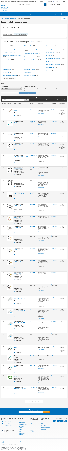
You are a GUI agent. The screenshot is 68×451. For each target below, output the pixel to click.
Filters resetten (9, 93)
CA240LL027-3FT (17, 144)
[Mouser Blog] (66, 421)
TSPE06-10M (16, 376)
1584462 (16, 356)
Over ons (20, 420)
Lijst (33, 41)
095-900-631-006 (17, 286)
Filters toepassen (28, 93)
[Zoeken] (45, 4)
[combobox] (58, 1)
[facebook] (54, 421)
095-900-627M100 (17, 237)
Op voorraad (52, 4)
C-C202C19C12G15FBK (18, 181)
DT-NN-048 (16, 134)
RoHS (58, 4)
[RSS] (59, 421)
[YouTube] (61, 421)
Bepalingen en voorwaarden (13, 441)
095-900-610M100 (17, 217)
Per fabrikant (4, 86)
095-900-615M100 (17, 227)
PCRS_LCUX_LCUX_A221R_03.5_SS (21, 156)
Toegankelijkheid (22, 441)
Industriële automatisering (24, 14)
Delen (64, 18)
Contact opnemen (44, 421)
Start (2, 18)
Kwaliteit (20, 429)
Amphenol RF (32, 204)
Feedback (44, 425)
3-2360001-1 (16, 122)
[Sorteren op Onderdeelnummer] (27, 103)
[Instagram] (55, 421)
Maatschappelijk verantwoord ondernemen (22, 434)
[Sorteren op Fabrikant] (36, 103)
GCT (31, 297)
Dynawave (32, 109)
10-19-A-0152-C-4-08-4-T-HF (19, 335)
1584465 (16, 366)
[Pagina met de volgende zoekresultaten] (41, 401)
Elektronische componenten (8, 14)
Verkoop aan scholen (23, 424)
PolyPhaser (32, 143)
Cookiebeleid (43, 429)
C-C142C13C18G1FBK (18, 168)
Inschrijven (46, 412)
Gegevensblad (54, 109)
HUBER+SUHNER (33, 155)
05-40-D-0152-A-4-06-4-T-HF (19, 310)
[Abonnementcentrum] (64, 421)
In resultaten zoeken (6, 97)
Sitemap (2, 442)
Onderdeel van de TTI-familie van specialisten (8, 1)
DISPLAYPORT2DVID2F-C (19, 193)
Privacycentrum (4, 441)
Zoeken (26, 99)
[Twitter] (57, 421)
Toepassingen (32, 428)
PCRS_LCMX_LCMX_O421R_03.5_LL (21, 388)
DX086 (15, 110)
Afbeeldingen (39, 41)
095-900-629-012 (17, 273)
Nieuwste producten (34, 424)
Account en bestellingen (51, 14)
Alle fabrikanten (5, 88)
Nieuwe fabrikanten (33, 426)
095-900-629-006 (17, 261)
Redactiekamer (22, 422)
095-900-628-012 (17, 249)
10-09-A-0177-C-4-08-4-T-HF (19, 322)
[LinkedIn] (62, 421)
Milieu (20, 431)
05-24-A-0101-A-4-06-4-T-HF (19, 298)
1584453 (16, 347)
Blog (31, 423)
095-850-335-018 (17, 205)
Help (42, 423)
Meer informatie (41, 113)
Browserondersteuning (45, 427)
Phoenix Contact (33, 346)
